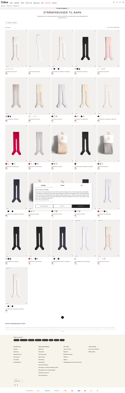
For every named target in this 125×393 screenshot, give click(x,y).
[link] (117, 2)
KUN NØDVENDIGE (44, 206)
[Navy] (54, 69)
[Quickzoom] (26, 66)
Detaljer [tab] (62, 185)
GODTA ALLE (81, 206)
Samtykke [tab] (43, 185)
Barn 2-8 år (9, 5)
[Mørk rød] (75, 116)
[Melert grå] (83, 116)
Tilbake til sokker (12, 22)
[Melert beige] (12, 69)
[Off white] (8, 69)
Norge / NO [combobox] (17, 381)
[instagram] (15, 385)
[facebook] (17, 385)
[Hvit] (29, 69)
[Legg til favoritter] (26, 31)
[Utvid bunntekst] (62, 329)
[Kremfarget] (6, 69)
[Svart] (77, 69)
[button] (16, 340)
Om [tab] (81, 185)
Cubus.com (3, 5)
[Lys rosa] (10, 69)
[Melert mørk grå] (79, 69)
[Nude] (56, 116)
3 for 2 (6, 74)
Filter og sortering (114, 27)
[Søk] (114, 2)
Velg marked (16, 379)
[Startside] (4, 2)
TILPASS (62, 206)
